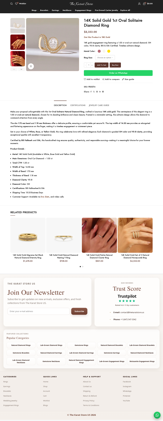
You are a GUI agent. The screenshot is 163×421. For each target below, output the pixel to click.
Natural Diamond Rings (21, 345)
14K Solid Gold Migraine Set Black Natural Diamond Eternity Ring (28, 256)
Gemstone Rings (81, 345)
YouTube (126, 400)
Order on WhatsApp (118, 73)
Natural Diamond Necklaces (142, 353)
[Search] (11, 3)
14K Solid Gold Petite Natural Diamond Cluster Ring (99, 256)
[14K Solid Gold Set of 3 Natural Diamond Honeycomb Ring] (135, 235)
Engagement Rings (11, 405)
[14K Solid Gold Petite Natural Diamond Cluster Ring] (99, 235)
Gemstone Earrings (112, 353)
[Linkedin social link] (100, 91)
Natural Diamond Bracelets (112, 345)
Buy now (115, 65)
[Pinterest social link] (97, 91)
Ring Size (88, 57)
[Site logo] (81, 3)
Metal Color (89, 51)
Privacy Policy (88, 400)
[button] (13, 69)
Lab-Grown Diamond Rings (51, 345)
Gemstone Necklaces (51, 361)
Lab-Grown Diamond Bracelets (142, 345)
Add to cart (101, 65)
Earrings (6, 386)
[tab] (60, 104)
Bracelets (7, 391)
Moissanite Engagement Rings (142, 361)
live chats (45, 196)
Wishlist (46, 400)
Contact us (87, 386)
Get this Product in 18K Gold (97, 37)
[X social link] (93, 91)
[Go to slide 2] (82, 266)
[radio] (99, 51)
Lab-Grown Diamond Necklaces (20, 361)
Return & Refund (90, 396)
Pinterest (126, 396)
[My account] (139, 3)
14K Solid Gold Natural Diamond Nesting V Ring (63, 256)
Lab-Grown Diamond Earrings (81, 353)
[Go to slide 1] (80, 266)
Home (45, 381)
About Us (87, 381)
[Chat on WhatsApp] (157, 415)
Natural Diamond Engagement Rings (81, 361)
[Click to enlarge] (31, 66)
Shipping (86, 391)
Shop (45, 386)
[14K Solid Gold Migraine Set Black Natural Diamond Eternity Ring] (27, 235)
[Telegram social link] (103, 91)
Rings (5, 381)
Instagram (127, 386)
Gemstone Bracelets (21, 353)
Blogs (45, 405)
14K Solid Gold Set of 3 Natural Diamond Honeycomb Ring (135, 256)
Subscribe (79, 311)
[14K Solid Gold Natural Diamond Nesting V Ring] (63, 235)
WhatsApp (127, 391)
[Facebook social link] (90, 91)
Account (46, 391)
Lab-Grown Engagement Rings (111, 361)
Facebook (127, 381)
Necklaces (7, 396)
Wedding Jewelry (10, 400)
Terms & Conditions (91, 405)
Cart (45, 396)
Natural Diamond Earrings (51, 353)
